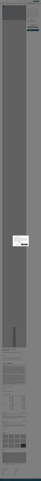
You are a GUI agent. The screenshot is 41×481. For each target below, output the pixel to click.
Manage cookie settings (20, 242)
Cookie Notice (19, 241)
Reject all (17, 244)
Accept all (24, 244)
